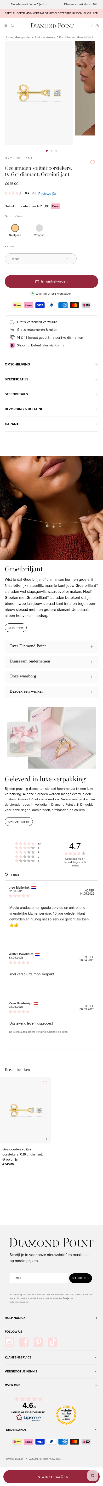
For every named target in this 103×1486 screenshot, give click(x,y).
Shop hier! (91, 13)
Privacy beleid (14, 1459)
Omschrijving (17, 364)
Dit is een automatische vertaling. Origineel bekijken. (38, 1031)
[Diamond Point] (52, 25)
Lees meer (15, 627)
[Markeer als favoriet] (92, 162)
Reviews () (47, 193)
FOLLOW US (13, 1331)
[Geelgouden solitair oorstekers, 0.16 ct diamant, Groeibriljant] (25, 1110)
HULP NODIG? (15, 1318)
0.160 (15, 259)
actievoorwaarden (19, 1302)
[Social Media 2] (24, 1342)
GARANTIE (13, 424)
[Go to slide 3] (56, 151)
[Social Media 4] (52, 1342)
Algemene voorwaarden (45, 1459)
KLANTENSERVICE (18, 1357)
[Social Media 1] (9, 1342)
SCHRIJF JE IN (81, 1278)
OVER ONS (12, 1385)
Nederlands (16, 1429)
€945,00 (8, 1164)
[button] (12, 25)
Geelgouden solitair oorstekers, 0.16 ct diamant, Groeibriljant (22, 1154)
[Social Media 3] (38, 1342)
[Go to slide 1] (47, 151)
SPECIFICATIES (16, 379)
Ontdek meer (18, 821)
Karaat (10, 246)
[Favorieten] (90, 25)
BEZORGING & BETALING (24, 409)
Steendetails (16, 394)
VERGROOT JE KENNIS (21, 1371)
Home (9, 37)
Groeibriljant (19, 158)
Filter (14, 874)
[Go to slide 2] (51, 151)
